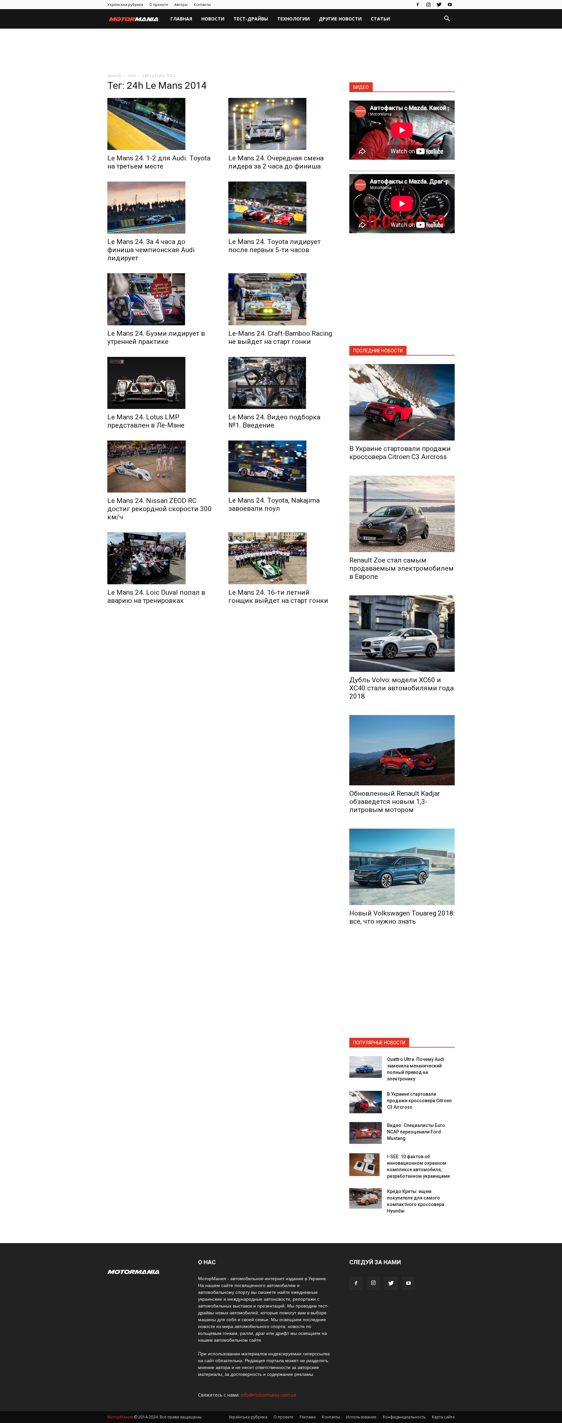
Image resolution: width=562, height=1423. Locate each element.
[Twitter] (439, 4)
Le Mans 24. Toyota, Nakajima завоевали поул (274, 504)
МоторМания (120, 1417)
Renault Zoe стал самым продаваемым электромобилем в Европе (401, 568)
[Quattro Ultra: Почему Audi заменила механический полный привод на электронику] (365, 1067)
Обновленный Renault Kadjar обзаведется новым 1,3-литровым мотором (394, 802)
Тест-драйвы (251, 19)
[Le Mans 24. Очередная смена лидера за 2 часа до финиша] (281, 124)
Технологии (293, 19)
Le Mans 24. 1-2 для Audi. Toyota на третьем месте (158, 162)
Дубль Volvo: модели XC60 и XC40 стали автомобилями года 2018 (401, 688)
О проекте (158, 4)
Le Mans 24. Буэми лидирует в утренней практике (156, 338)
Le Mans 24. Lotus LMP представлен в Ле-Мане (145, 421)
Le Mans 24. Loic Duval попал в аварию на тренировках (156, 596)
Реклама (308, 1417)
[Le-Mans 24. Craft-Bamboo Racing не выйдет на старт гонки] (281, 299)
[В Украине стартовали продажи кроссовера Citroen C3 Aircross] (402, 402)
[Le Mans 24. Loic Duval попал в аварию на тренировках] (160, 558)
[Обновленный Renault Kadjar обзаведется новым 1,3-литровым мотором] (402, 750)
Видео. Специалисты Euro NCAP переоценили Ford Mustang (416, 1132)
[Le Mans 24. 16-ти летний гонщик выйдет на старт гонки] (281, 558)
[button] (447, 19)
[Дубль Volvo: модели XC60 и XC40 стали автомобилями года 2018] (402, 633)
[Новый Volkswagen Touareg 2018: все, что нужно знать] (402, 867)
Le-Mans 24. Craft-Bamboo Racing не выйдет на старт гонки (280, 338)
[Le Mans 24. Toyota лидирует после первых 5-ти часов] (281, 208)
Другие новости (340, 19)
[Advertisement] (281, 51)
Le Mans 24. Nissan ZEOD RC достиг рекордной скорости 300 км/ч (159, 509)
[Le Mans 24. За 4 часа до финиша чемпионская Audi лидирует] (160, 208)
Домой (114, 75)
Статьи (380, 19)
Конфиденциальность (404, 1417)
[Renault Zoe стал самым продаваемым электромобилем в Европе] (402, 514)
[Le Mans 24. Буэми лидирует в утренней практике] (160, 299)
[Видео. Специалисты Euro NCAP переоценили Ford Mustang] (365, 1133)
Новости (212, 19)
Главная (181, 19)
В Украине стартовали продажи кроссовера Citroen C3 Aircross (400, 453)
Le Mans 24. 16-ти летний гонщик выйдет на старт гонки (278, 596)
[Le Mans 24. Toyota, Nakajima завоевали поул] (281, 466)
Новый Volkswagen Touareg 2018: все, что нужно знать (402, 917)
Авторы (181, 4)
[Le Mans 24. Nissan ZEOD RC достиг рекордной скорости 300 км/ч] (160, 466)
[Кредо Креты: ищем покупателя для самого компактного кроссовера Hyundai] (365, 1198)
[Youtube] (450, 4)
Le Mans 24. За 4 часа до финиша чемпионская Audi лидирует (151, 250)
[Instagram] (428, 4)
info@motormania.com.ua (268, 1395)
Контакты (202, 4)
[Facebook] (417, 4)
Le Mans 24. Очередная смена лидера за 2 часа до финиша (276, 162)
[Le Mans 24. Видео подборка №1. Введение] (281, 383)
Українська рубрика (125, 4)
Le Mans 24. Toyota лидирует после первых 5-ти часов (274, 246)
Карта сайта (443, 1417)
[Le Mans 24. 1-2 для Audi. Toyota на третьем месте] (160, 124)
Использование (361, 1417)
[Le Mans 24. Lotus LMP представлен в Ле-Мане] (160, 383)
